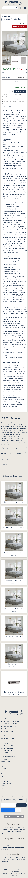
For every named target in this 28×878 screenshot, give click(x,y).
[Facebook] (6, 816)
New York (17, 847)
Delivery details (5, 761)
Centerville (7, 827)
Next (24, 42)
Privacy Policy (6, 873)
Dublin (11, 829)
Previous (3, 60)
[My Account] (20, 8)
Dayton (5, 829)
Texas (22, 847)
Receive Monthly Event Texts (14, 800)
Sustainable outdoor (7, 788)
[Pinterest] (14, 816)
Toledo (8, 831)
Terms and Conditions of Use (16, 873)
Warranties (6, 459)
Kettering (21, 829)
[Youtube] (18, 816)
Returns (4, 464)
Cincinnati (14, 827)
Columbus (21, 827)
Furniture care (5, 781)
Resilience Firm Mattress (14, 502)
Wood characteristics (7, 783)
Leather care (4, 785)
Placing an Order (9, 448)
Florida (18, 845)
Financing (3, 768)
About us (3, 776)
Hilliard (15, 829)
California (12, 845)
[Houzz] (22, 816)
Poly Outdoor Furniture (10, 857)
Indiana (5, 847)
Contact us (4, 770)
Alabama (5, 845)
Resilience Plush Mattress (14, 527)
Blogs (2, 779)
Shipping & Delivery (11, 453)
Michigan (11, 847)
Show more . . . (5, 834)
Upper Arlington (16, 831)
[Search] (16, 8)
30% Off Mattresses (10, 418)
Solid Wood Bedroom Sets (17, 859)
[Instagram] (10, 816)
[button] (20, 91)
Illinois (23, 845)
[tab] (14, 834)
